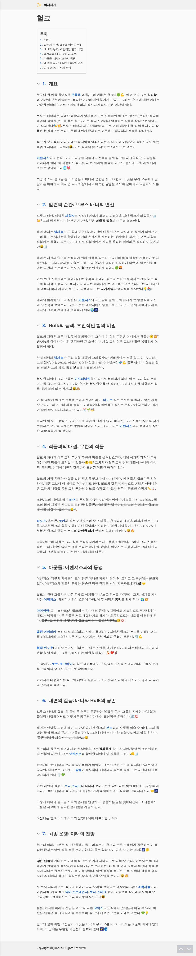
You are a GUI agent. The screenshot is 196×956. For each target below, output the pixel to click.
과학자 (70, 215)
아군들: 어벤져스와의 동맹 (58, 58)
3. (44, 325)
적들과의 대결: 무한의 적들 (58, 54)
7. (44, 833)
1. (44, 83)
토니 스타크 (72, 786)
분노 (109, 727)
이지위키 (50, 5)
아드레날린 (82, 379)
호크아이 (66, 664)
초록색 (76, 95)
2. (44, 204)
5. (44, 567)
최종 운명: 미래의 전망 (55, 67)
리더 (72, 499)
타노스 (108, 400)
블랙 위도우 (45, 648)
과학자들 (144, 887)
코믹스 (98, 908)
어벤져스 (43, 158)
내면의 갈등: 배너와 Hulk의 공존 (61, 63)
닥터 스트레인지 (76, 892)
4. (44, 446)
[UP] (181, 949)
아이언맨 (43, 610)
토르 (55, 664)
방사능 (59, 232)
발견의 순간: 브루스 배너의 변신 (61, 44)
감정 (78, 770)
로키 (62, 521)
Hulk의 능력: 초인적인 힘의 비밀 (61, 49)
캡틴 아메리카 (46, 631)
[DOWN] (189, 949)
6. (44, 700)
